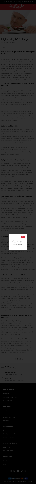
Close (23, 236)
